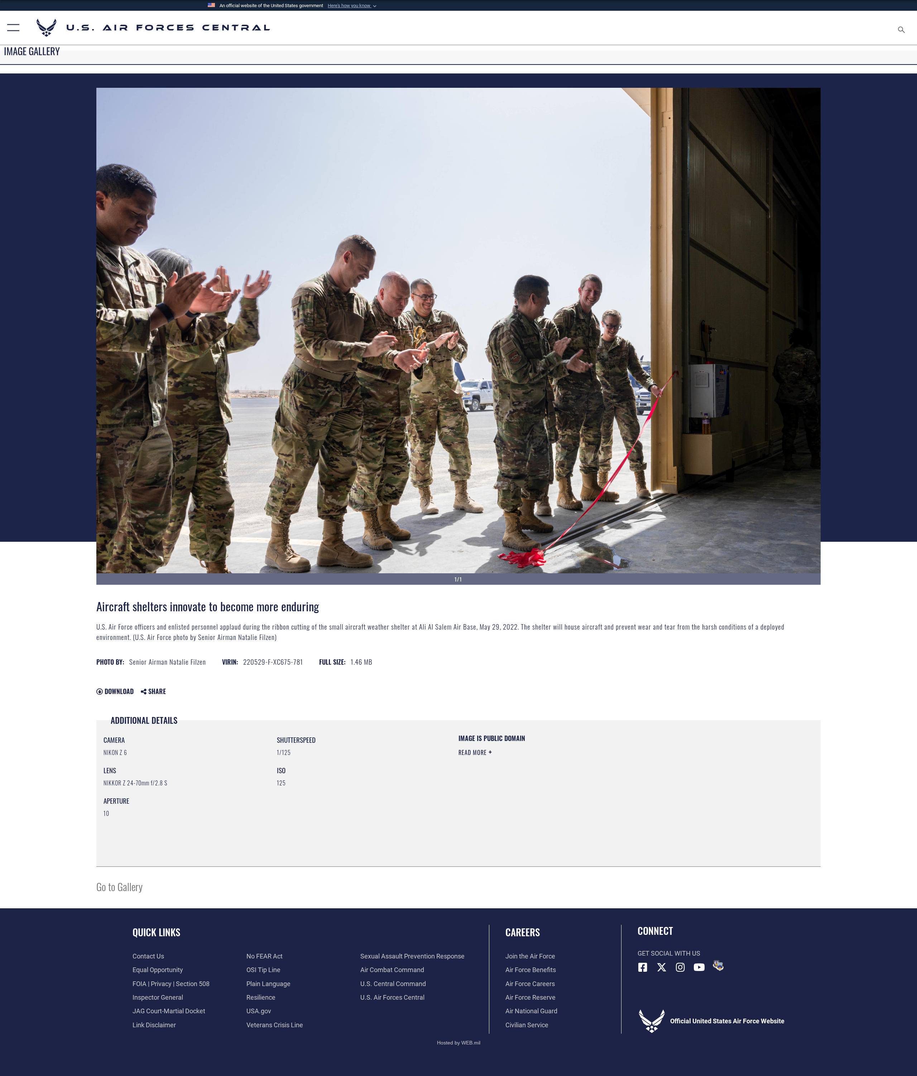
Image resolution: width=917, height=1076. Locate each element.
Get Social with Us (669, 953)
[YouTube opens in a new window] (699, 967)
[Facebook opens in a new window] (643, 967)
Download (118, 691)
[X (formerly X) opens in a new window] (661, 967)
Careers (522, 932)
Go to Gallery (119, 886)
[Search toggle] (901, 27)
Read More (473, 752)
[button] (353, 5)
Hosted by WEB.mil (458, 1043)
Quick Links (156, 932)
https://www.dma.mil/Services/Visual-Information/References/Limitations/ (542, 788)
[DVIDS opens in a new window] (718, 965)
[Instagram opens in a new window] (680, 967)
